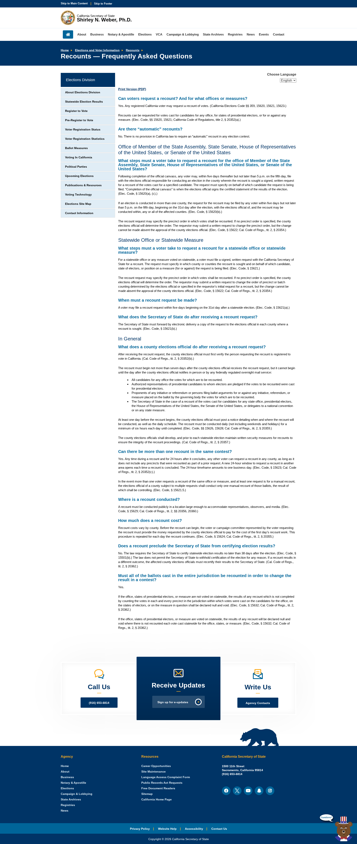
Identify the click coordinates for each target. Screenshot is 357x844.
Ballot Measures (76, 148)
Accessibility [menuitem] (194, 828)
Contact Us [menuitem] (219, 828)
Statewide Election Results (84, 101)
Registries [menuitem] (235, 34)
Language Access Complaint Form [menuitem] (165, 777)
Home (65, 50)
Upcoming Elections (79, 176)
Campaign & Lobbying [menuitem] (183, 34)
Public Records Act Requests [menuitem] (161, 782)
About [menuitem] (81, 34)
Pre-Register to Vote (79, 120)
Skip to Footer (103, 3)
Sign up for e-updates (172, 702)
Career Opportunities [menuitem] (156, 766)
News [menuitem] (251, 34)
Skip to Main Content (74, 3)
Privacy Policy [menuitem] (140, 828)
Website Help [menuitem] (167, 828)
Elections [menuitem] (145, 34)
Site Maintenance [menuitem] (153, 771)
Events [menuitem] (264, 34)
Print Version (132, 89)
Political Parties (76, 166)
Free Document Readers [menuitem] (158, 788)
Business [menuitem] (97, 34)
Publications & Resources (83, 185)
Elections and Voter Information (97, 50)
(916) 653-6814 (99, 702)
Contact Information (79, 213)
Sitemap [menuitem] (147, 793)
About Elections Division (82, 92)
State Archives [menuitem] (213, 34)
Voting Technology (78, 194)
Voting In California (78, 157)
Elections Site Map (78, 203)
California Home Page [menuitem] (156, 799)
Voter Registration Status (82, 129)
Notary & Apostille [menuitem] (121, 34)
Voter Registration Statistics (85, 138)
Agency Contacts (258, 703)
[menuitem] (65, 766)
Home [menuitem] (68, 34)
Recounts (132, 50)
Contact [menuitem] (278, 34)
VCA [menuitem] (159, 34)
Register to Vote (76, 111)
